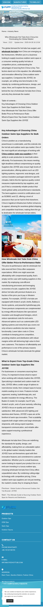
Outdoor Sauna (7, 530)
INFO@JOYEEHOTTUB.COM (12, 562)
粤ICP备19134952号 (8, 582)
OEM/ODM (6, 2)
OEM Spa (5, 522)
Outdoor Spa (6, 518)
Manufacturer (20, 2)
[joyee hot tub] (9, 509)
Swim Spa (5, 526)
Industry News (13, 31)
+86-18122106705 (8, 550)
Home (4, 31)
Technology (35, 2)
